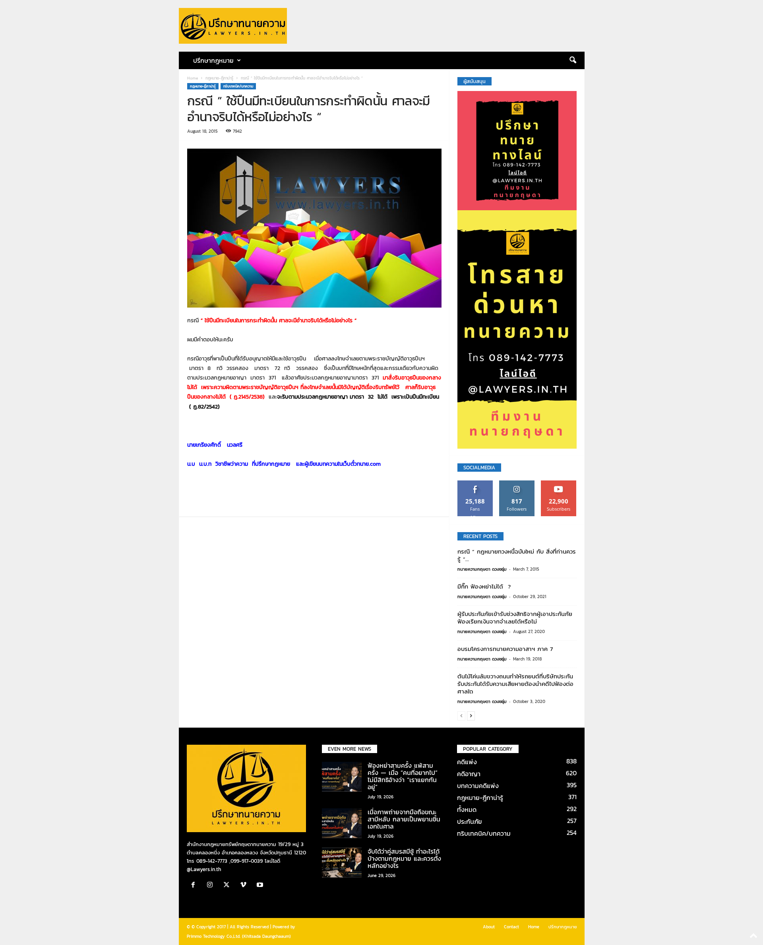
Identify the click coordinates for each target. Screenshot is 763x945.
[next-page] (471, 715)
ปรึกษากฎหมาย (562, 927)
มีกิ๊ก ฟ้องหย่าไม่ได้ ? (484, 586)
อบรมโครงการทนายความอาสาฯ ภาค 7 (505, 648)
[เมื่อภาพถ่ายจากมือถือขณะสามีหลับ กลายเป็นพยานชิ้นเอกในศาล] (342, 823)
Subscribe (558, 483)
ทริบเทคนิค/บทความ (238, 86)
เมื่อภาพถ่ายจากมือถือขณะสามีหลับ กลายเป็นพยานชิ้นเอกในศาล (404, 819)
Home (192, 78)
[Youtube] (261, 885)
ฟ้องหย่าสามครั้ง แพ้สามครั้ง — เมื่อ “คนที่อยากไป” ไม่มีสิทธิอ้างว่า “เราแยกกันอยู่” (403, 776)
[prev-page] (461, 715)
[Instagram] (211, 885)
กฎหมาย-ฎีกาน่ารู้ (219, 78)
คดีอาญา (468, 773)
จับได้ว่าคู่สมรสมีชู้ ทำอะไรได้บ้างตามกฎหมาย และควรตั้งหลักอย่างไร (404, 858)
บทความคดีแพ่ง (478, 785)
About (489, 927)
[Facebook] (195, 885)
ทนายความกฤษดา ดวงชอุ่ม (482, 569)
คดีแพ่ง (467, 762)
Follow (516, 483)
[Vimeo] (245, 885)
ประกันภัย (469, 821)
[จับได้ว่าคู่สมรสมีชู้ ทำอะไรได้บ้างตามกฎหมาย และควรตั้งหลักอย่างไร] (342, 862)
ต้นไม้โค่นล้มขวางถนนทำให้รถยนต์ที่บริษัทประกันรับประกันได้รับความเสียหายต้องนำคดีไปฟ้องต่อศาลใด (515, 684)
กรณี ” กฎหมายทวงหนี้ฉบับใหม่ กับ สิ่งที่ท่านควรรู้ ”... (516, 555)
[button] (572, 60)
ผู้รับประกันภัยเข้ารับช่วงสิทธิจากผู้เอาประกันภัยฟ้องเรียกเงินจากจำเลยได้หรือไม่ (514, 617)
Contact (511, 927)
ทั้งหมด (466, 809)
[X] (228, 885)
